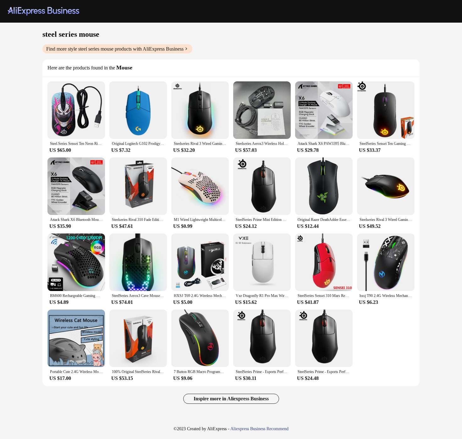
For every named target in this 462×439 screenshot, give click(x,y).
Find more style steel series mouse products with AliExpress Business (115, 49)
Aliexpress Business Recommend (259, 428)
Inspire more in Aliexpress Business (231, 398)
